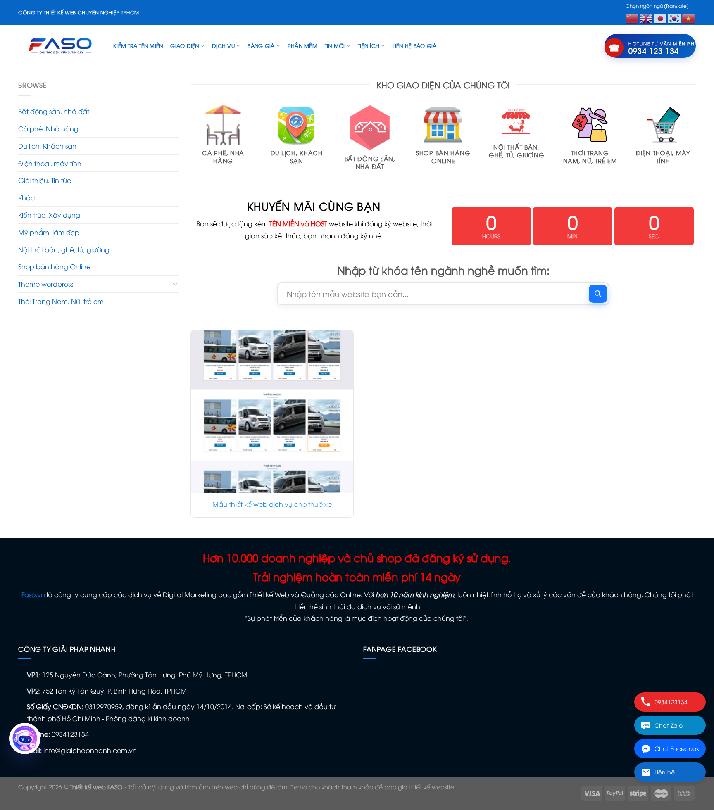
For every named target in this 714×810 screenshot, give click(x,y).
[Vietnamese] (689, 17)
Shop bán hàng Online (54, 266)
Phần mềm (302, 45)
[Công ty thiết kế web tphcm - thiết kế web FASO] (59, 45)
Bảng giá (261, 45)
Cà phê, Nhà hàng (48, 128)
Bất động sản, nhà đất (53, 111)
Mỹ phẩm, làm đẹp (48, 232)
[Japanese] (661, 17)
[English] (647, 17)
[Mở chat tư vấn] (24, 738)
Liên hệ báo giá (415, 45)
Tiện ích (368, 45)
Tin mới (335, 45)
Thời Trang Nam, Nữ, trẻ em (61, 301)
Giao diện (184, 45)
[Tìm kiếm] (598, 294)
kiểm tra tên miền (138, 45)
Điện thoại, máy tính (49, 163)
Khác (26, 197)
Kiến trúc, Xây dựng (49, 214)
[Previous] (191, 145)
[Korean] (675, 17)
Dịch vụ (223, 45)
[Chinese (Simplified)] (633, 17)
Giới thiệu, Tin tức (44, 180)
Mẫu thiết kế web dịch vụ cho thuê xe (272, 504)
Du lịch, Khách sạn (47, 145)
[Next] (695, 145)
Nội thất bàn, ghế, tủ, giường (63, 249)
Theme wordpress (45, 283)
